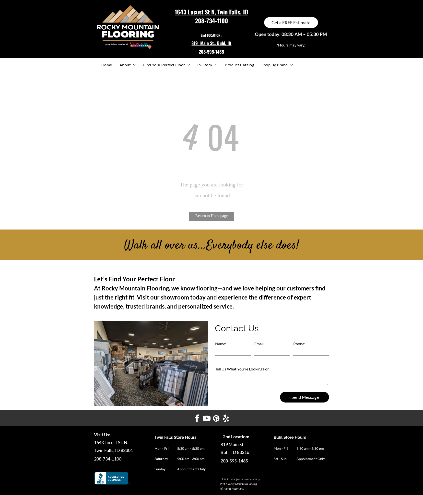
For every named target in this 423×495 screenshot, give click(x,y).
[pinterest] (216, 419)
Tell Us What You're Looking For (242, 369)
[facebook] (197, 419)
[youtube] (206, 419)
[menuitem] (107, 65)
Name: (220, 343)
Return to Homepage (211, 216)
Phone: (299, 343)
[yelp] (226, 419)
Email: (259, 343)
